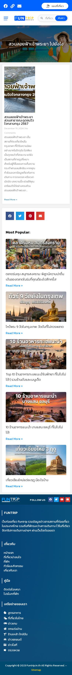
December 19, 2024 (14, 128)
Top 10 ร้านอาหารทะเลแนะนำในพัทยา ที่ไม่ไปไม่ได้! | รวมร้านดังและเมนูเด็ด (36, 377)
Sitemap (36, 670)
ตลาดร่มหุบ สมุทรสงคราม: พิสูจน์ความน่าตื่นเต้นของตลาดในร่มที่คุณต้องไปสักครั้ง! (35, 276)
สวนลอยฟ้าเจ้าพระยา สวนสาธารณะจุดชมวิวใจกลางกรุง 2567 (19, 120)
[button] (8, 19)
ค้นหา (61, 18)
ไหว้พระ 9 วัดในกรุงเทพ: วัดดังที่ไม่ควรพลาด (35, 326)
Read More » (10, 199)
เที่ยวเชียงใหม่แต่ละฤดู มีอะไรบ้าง (27, 479)
